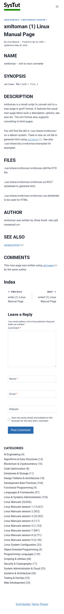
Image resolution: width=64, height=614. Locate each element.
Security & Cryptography (18, 563)
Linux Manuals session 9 (18, 540)
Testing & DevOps (14, 577)
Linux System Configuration (20, 544)
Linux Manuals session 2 (18, 511)
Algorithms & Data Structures (21, 459)
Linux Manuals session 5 (18, 525)
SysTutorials (23, 604)
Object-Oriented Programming (21, 549)
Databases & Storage (16, 473)
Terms (35, 604)
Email (13, 394)
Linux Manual (13, 42)
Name (13, 378)
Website (13, 409)
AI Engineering (12, 454)
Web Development (14, 582)
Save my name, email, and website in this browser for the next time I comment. (32, 419)
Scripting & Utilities (15, 559)
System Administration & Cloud (22, 568)
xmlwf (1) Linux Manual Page (47, 297)
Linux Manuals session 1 (34, 20)
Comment (14, 328)
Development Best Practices (20, 483)
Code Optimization (14, 468)
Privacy (44, 604)
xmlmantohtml (12, 245)
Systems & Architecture (17, 573)
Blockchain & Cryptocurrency (20, 463)
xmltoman (48, 265)
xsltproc (33, 139)
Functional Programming (18, 487)
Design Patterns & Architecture (21, 478)
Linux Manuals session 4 (18, 521)
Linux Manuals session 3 (18, 516)
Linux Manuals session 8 (18, 535)
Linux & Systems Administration (22, 497)
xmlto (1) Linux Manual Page (16, 297)
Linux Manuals (11, 20)
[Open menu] (57, 6)
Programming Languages (18, 554)
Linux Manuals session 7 (18, 530)
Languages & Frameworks (19, 492)
